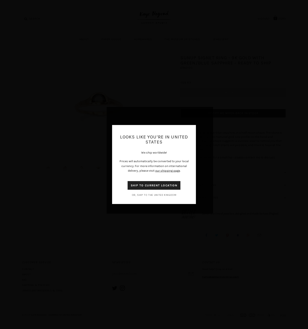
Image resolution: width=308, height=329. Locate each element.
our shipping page (167, 170)
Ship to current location (154, 185)
